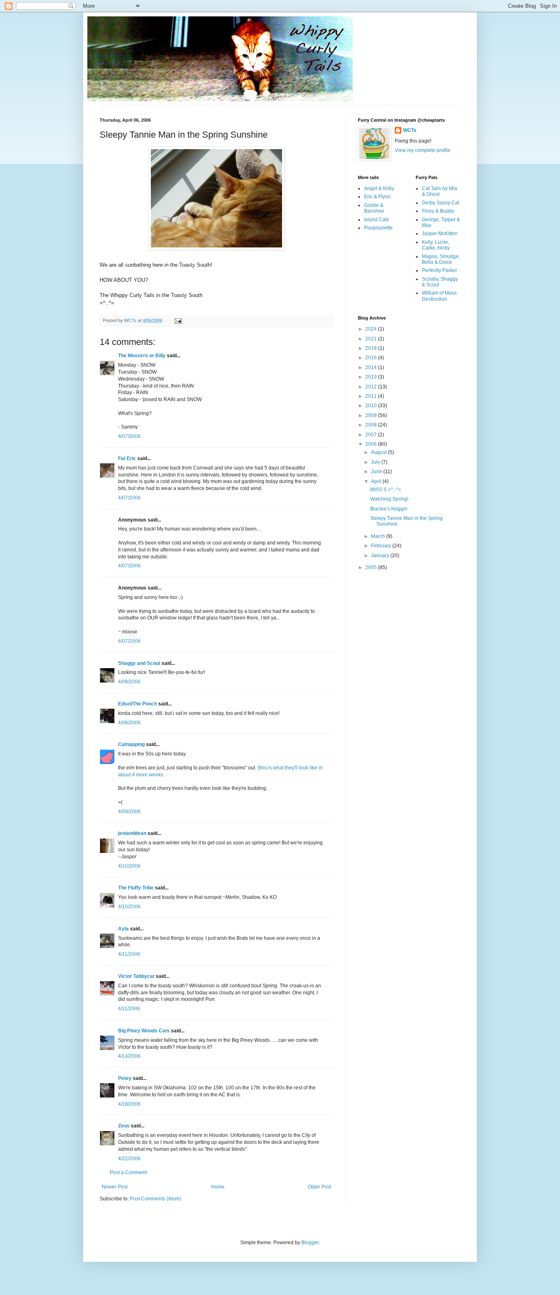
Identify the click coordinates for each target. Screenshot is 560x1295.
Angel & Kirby (379, 188)
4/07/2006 (129, 436)
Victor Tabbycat (136, 976)
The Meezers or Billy (142, 355)
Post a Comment (128, 1172)
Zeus (124, 1126)
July (376, 462)
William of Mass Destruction (439, 296)
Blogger (310, 1242)
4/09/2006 (129, 811)
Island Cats (376, 219)
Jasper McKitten (440, 233)
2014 (371, 367)
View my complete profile (423, 150)
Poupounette (378, 228)
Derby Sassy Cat (440, 203)
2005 (371, 567)
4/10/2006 (129, 866)
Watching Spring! (389, 499)
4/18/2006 (129, 1104)
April (376, 481)
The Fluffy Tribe (136, 888)
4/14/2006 (129, 1056)
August (379, 452)
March (378, 536)
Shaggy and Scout (139, 663)
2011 (371, 396)
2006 (371, 444)
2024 (371, 329)
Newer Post (114, 1187)
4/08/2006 (129, 682)
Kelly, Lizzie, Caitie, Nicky (436, 245)
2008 (371, 425)
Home (218, 1187)
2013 (371, 377)
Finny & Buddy (438, 211)
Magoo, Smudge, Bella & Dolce (441, 259)
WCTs (410, 130)
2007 (371, 435)
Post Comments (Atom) (155, 1199)
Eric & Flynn (377, 197)
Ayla (123, 929)
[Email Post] (178, 320)
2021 (371, 339)
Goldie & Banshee (374, 208)
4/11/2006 (129, 954)
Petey (125, 1078)
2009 (371, 415)
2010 (371, 405)
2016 (371, 358)
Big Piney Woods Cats (144, 1031)
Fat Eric (127, 458)
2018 (371, 348)
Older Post (319, 1187)
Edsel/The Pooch (137, 704)
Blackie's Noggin (388, 509)
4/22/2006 (129, 1158)
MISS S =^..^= (385, 489)
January (380, 555)
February (381, 546)
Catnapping (131, 744)
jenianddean (132, 833)
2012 (371, 387)
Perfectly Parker (439, 270)
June (377, 471)
